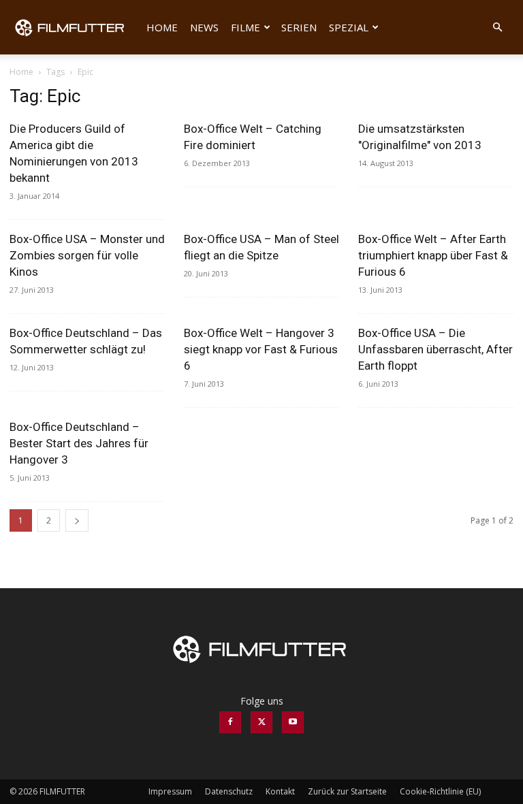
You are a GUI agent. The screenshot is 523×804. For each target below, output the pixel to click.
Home (162, 27)
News (204, 27)
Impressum (170, 791)
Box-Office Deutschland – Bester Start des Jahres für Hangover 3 (79, 443)
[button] (497, 27)
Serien (299, 27)
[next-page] (77, 520)
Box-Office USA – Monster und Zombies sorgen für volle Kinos (87, 255)
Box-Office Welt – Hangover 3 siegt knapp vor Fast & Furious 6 (261, 349)
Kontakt (280, 791)
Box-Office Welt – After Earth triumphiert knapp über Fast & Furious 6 (433, 255)
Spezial (348, 27)
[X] (261, 722)
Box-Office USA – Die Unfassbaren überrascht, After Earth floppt (435, 349)
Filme (245, 27)
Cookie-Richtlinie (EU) (440, 791)
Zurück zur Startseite (347, 791)
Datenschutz (229, 791)
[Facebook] (230, 722)
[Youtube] (293, 722)
